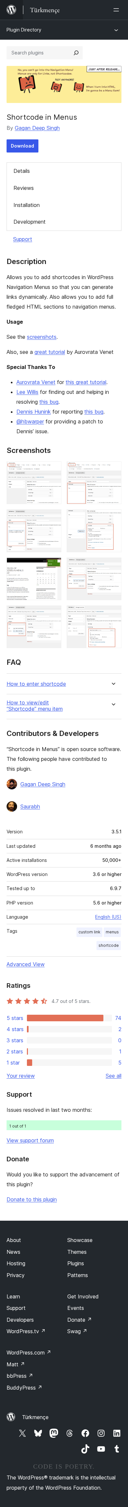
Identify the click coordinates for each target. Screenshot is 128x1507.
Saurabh (30, 806)
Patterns (77, 1275)
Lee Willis (27, 392)
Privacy (16, 1275)
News (13, 1252)
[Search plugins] (76, 52)
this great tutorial (86, 382)
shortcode (108, 945)
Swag (77, 1331)
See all (113, 1075)
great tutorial (49, 352)
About (14, 1240)
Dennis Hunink (33, 411)
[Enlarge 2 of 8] (112, 470)
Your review (21, 1075)
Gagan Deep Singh (37, 128)
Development (29, 221)
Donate (79, 1319)
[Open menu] (117, 10)
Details (21, 171)
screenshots (41, 337)
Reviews (23, 188)
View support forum (30, 1140)
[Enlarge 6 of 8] (112, 566)
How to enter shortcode (36, 684)
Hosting (16, 1263)
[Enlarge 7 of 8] (52, 614)
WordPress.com (29, 1352)
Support (22, 239)
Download (22, 146)
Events (75, 1308)
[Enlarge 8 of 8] (112, 614)
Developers (20, 1319)
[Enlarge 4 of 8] (112, 518)
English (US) (108, 917)
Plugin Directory (24, 29)
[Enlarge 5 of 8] (52, 566)
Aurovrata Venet (35, 382)
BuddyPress (24, 1387)
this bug (48, 401)
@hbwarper (30, 421)
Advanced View (26, 964)
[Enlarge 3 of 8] (52, 518)
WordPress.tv (26, 1331)
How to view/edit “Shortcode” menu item (35, 706)
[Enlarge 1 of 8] (52, 470)
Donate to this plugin (32, 1199)
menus (112, 931)
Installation (26, 205)
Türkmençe (35, 1417)
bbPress (20, 1376)
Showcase (80, 1240)
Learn (13, 1296)
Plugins (75, 1263)
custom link (89, 931)
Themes (77, 1252)
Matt (16, 1364)
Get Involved (83, 1296)
